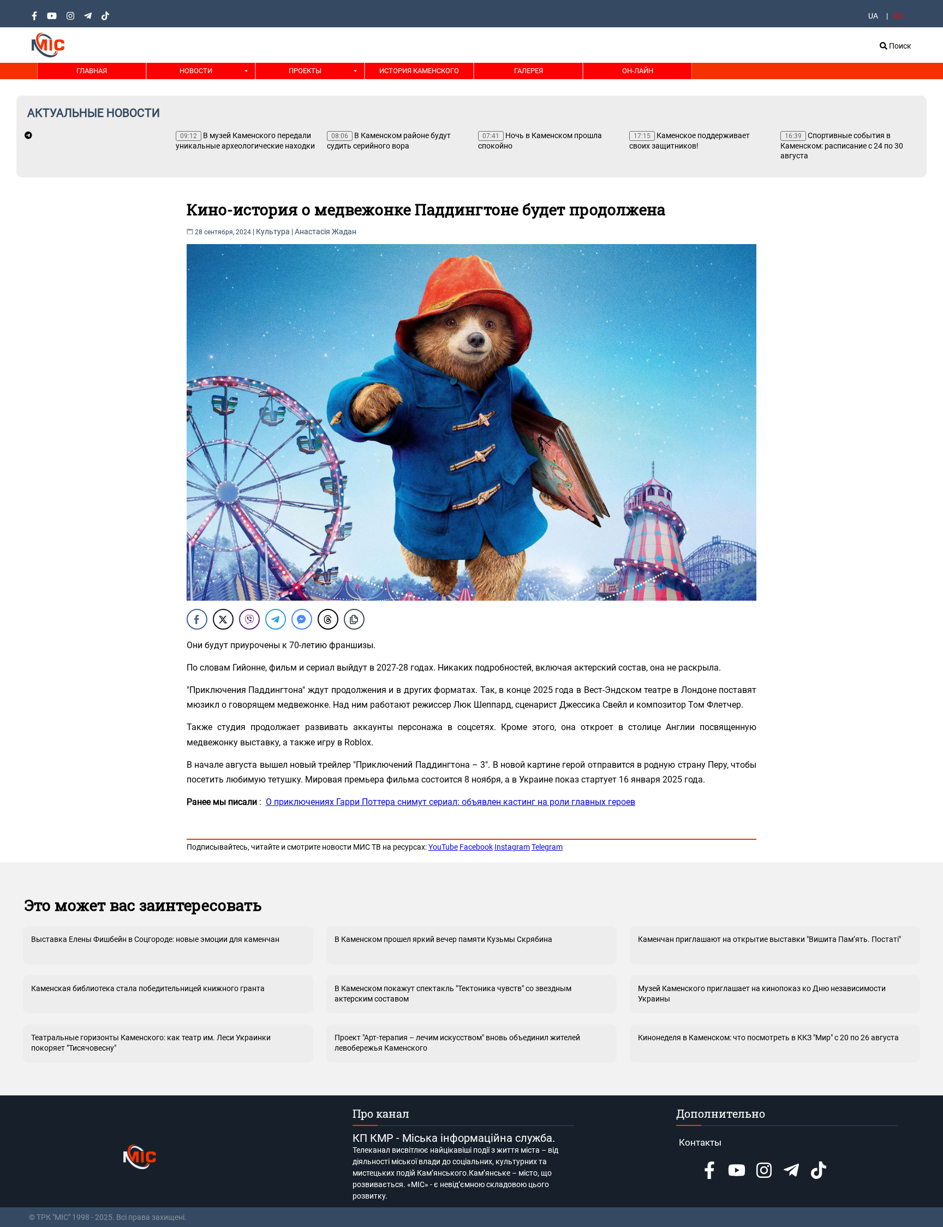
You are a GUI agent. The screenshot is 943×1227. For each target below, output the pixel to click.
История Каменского (419, 71)
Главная (91, 71)
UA (873, 15)
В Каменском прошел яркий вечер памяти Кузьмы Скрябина (443, 939)
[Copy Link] (354, 619)
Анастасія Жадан (325, 231)
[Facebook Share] (197, 619)
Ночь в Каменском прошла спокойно (540, 140)
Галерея (528, 71)
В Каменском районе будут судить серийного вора (389, 140)
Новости (196, 71)
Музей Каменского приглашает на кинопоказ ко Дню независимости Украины (762, 993)
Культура (273, 231)
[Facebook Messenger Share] (301, 619)
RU (898, 15)
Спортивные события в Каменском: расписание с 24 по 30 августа (841, 145)
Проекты (305, 71)
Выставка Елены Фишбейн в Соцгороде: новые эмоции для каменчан (155, 939)
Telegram (547, 847)
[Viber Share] (249, 619)
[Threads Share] (328, 619)
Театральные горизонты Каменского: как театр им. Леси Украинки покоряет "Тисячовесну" (151, 1042)
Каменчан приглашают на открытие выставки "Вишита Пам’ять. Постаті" (769, 939)
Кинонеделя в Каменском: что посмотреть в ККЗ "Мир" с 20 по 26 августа (768, 1037)
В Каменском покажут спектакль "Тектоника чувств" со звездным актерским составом (453, 993)
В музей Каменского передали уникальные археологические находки (245, 140)
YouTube (443, 847)
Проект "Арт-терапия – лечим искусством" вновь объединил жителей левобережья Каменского (457, 1042)
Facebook (476, 847)
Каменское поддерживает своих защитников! (689, 140)
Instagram (512, 847)
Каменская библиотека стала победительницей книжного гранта (148, 988)
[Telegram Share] (275, 619)
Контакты (700, 1142)
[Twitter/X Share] (223, 619)
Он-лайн (637, 71)
